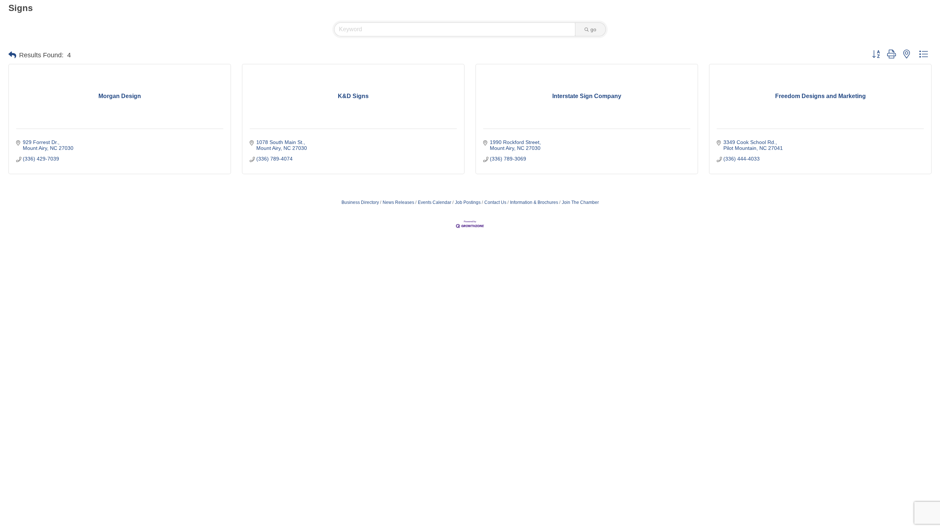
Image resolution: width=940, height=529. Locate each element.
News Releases (398, 202)
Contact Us (495, 202)
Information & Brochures (534, 202)
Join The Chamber (580, 202)
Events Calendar (434, 202)
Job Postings (468, 202)
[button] (12, 55)
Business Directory (360, 202)
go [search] (593, 29)
